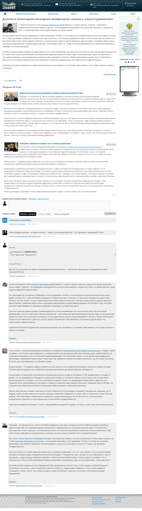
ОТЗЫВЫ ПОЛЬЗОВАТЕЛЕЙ (67, 3)
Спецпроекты (94, 14)
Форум (133, 14)
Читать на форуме (61, 214)
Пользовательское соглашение (101, 499)
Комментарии (8, 214)
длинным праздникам (50, 25)
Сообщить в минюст (98, 501)
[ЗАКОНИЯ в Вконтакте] (126, 62)
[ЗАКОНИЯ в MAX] (134, 62)
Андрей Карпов (109, 74)
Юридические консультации (26, 14)
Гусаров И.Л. (20, 276)
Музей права (96, 3)
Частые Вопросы (97, 497)
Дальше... (13, 338)
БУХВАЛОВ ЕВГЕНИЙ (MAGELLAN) (28, 236)
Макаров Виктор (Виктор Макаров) (29, 486)
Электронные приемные (99, 503)
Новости (74, 14)
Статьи (113, 14)
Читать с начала (27, 214)
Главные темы (53, 14)
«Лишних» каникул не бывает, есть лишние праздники (45, 143)
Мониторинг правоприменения (33, 3)
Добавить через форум (38, 199)
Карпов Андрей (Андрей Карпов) (28, 342)
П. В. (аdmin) (20, 224)
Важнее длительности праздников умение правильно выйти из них (51, 93)
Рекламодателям (120, 497)
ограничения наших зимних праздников (83, 147)
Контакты (118, 501)
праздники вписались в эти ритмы (29, 441)
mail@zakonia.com (42, 502)
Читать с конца (44, 214)
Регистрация (130, 5)
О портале (118, 499)
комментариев (111, 94)
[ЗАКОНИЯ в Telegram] (131, 62)
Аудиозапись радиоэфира (20, 220)
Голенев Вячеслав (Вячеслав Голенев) (30, 417)
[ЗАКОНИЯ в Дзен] (128, 62)
